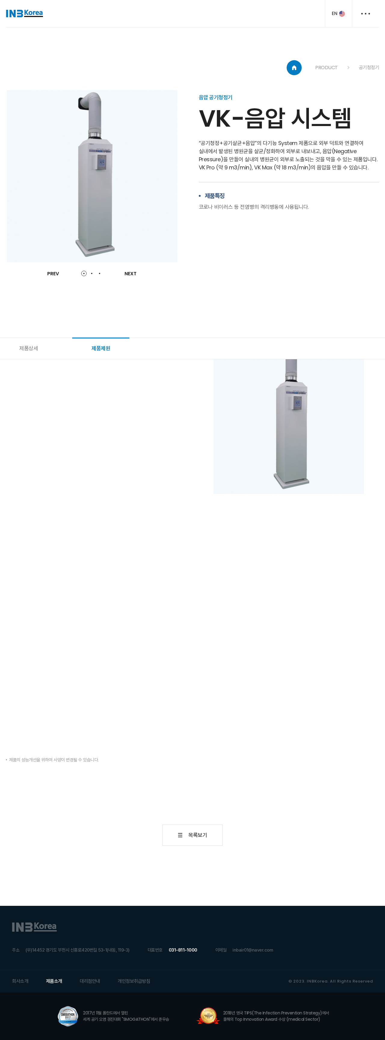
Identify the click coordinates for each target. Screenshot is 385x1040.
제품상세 (28, 348)
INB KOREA (24, 13)
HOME (294, 67)
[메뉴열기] (365, 13)
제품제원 (100, 348)
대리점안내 (90, 981)
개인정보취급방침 (134, 981)
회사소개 (20, 981)
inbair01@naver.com (253, 950)
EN (334, 13)
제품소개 (54, 981)
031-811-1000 (183, 950)
